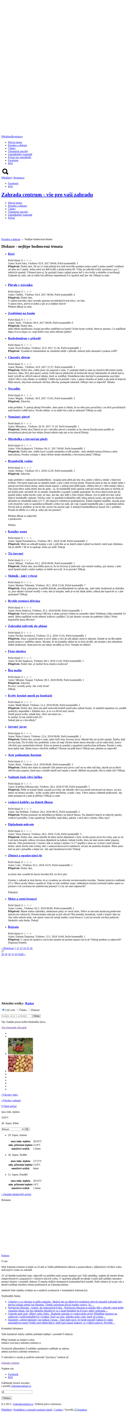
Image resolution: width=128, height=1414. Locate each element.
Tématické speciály (18, 151)
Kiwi (11, 254)
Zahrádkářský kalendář (20, 154)
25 (27, 948)
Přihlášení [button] (6, 136)
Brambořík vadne (20, 461)
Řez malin (15, 670)
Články (12, 148)
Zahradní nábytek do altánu (27, 626)
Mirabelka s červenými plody (28, 439)
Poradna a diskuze (10, 239)
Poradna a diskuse (17, 145)
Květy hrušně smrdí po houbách (30, 695)
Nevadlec (14, 388)
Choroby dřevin (19, 357)
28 (2, 954)
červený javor (17, 726)
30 (9, 954)
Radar (29, 1003)
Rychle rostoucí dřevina (24, 601)
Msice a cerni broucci (22, 899)
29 (6, 954)
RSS (10, 163)
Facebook (13, 160)
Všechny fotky (9, 1094)
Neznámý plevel (19, 416)
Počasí (11, 217)
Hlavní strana (15, 142)
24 (24, 948)
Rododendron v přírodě (24, 338)
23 (21, 948)
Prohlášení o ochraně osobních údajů (33, 1409)
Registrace (17, 136)
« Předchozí (7, 948)
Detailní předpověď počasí (16, 1194)
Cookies (58, 1409)
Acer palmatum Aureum (24, 755)
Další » (22, 954)
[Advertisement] (62, 229)
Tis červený (16, 553)
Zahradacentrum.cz (21, 1386)
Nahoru (5, 1255)
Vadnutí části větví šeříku (25, 777)
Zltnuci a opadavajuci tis (25, 855)
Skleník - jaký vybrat (22, 576)
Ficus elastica (17, 651)
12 (17, 948)
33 (12, 954)
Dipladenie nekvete (21, 824)
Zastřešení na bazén (21, 313)
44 (16, 954)
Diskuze (35, 1010)
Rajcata (13, 927)
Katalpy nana (17, 531)
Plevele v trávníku (20, 285)
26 (31, 948)
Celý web (10, 1010)
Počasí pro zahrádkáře (19, 157)
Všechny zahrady (11, 1100)
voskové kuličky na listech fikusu (30, 802)
